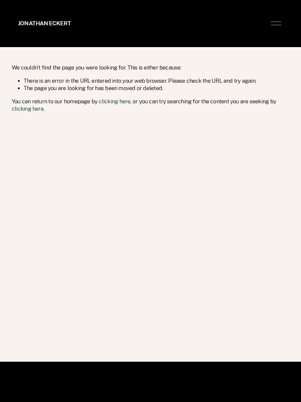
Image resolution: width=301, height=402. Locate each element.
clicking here (115, 101)
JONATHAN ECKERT (44, 23)
